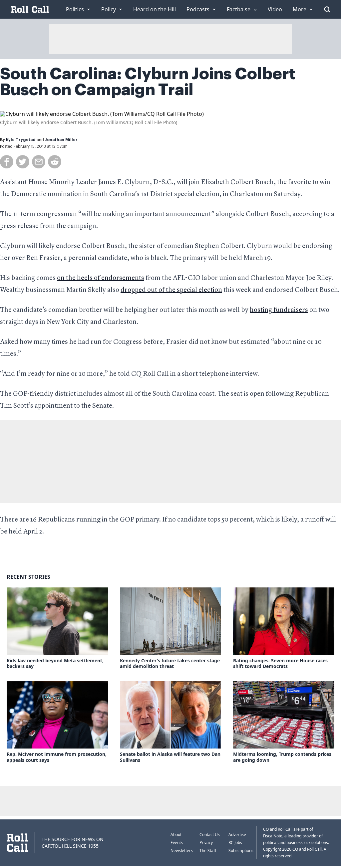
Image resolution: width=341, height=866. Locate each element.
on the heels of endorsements (100, 278)
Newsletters (181, 850)
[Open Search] (327, 9)
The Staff (207, 850)
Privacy (206, 842)
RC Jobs (235, 842)
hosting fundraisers (279, 310)
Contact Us (209, 834)
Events (176, 842)
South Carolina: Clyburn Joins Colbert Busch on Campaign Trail (147, 82)
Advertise (237, 834)
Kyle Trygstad (21, 140)
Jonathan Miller (61, 140)
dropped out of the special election (171, 290)
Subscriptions (240, 850)
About (175, 834)
